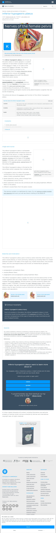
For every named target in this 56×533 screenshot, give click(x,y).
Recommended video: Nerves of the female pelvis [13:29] (20, 53)
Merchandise (44, 505)
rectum (8, 65)
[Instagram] (10, 505)
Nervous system (30, 501)
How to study (45, 479)
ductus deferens (15, 281)
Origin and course (11, 125)
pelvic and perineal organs (17, 86)
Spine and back (30, 478)
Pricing (42, 501)
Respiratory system (31, 510)
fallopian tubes (36, 283)
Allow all (28, 527)
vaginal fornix (25, 162)
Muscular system (30, 499)
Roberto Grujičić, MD (10, 17)
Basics (28, 472)
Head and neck (30, 484)
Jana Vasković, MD (25, 17)
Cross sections (30, 488)
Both (27, 389)
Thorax (28, 480)
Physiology (29, 493)
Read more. (37, 396)
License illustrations (46, 503)
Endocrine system (31, 508)
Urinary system (30, 514)
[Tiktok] (3, 509)
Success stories (45, 493)
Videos (28, 381)
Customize (40, 530)
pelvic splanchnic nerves (24, 71)
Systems (43, 474)
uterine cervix (16, 162)
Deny (14, 530)
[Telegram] (10, 509)
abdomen (33, 314)
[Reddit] (7, 509)
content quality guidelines (30, 336)
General (43, 472)
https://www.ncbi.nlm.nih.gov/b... (28, 350)
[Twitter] (16, 505)
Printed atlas (44, 482)
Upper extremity (30, 474)
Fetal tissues (44, 476)
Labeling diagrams (45, 489)
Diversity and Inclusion (9, 486)
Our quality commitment (9, 476)
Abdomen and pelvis (31, 482)
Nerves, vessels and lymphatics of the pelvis (14, 11)
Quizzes (28, 385)
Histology (44, 469)
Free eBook (44, 487)
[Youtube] (7, 505)
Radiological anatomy (32, 490)
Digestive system (31, 512)
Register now (22, 423)
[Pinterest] (13, 505)
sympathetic (19, 82)
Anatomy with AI (45, 495)
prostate (10, 158)
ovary (29, 283)
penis (4, 283)
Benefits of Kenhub (46, 491)
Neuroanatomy (30, 486)
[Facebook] (3, 505)
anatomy (21, 95)
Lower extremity (31, 476)
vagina (12, 67)
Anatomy (29, 469)
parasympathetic (7, 82)
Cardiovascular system (32, 503)
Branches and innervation (13, 127)
